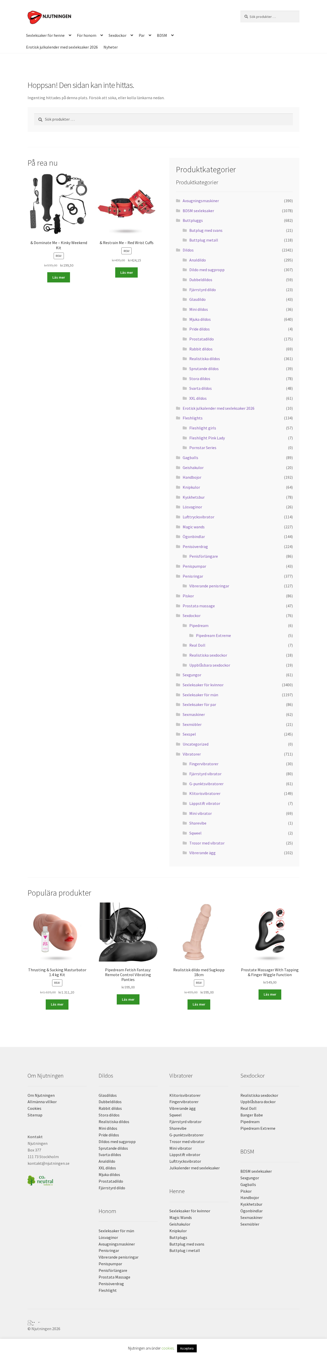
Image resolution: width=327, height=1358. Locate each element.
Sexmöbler (192, 724)
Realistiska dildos (204, 358)
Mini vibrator (200, 813)
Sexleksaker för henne (45, 35)
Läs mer (58, 277)
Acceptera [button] (187, 1348)
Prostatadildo (201, 338)
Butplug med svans (206, 230)
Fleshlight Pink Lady (207, 437)
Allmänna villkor (42, 1101)
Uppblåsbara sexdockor (209, 665)
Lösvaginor (192, 506)
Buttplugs (178, 1237)
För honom (86, 35)
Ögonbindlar (194, 536)
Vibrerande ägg (202, 852)
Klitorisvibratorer (204, 793)
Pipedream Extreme (213, 635)
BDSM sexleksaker (198, 210)
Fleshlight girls (202, 427)
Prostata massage (199, 605)
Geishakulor (193, 467)
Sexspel (189, 734)
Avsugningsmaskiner (201, 200)
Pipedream (198, 625)
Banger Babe (251, 1114)
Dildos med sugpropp (117, 1141)
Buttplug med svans (186, 1244)
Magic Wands (180, 1217)
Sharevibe (197, 823)
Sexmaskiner (194, 714)
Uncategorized (195, 744)
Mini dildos (198, 309)
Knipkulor (191, 487)
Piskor (188, 595)
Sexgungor (192, 674)
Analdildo (197, 260)
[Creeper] (163, 1324)
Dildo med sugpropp (207, 269)
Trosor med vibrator (207, 843)
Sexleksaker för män (200, 694)
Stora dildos (199, 378)
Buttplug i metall (184, 1250)
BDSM (162, 35)
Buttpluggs (193, 220)
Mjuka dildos (200, 319)
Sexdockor (117, 35)
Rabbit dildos (201, 348)
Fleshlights (193, 417)
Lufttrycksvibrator (198, 516)
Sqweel (195, 833)
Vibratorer (192, 754)
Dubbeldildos (200, 279)
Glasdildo (197, 299)
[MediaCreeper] (163, 1321)
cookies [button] (167, 1348)
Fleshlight (108, 1290)
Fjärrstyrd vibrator (205, 773)
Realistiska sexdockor (208, 655)
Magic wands (194, 526)
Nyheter (110, 47)
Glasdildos (108, 1095)
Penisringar (193, 576)
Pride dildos (199, 329)
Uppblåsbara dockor (258, 1101)
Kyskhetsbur (194, 497)
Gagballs (190, 457)
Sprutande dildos (204, 368)
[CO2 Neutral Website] (57, 1179)
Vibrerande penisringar (209, 585)
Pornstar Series (202, 447)
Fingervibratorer (203, 763)
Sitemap (35, 1114)
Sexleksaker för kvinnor (203, 684)
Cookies (34, 1108)
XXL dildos (198, 398)
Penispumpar (194, 566)
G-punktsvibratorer (206, 783)
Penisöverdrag (195, 546)
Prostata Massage (114, 1277)
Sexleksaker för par (199, 704)
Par (142, 35)
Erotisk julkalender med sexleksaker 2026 (62, 47)
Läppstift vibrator (204, 803)
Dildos (188, 250)
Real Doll (197, 645)
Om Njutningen (41, 1095)
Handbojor (192, 477)
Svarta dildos (200, 388)
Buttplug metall (203, 240)
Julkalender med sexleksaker (194, 1167)
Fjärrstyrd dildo (202, 289)
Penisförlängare (203, 556)
